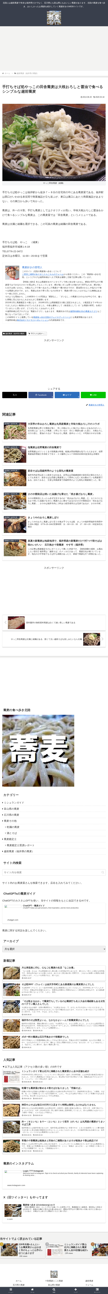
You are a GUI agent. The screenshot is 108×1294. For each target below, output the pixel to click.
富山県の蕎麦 (54, 1285)
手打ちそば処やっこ (38, 334)
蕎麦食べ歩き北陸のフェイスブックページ (52, 317)
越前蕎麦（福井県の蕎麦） (15, 334)
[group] (22, 1250)
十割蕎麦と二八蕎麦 (54, 1281)
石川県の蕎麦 (19, 1285)
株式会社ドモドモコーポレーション (33, 320)
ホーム (19, 1281)
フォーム (89, 1285)
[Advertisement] (54, 49)
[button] (102, 872)
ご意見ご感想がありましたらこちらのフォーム (42, 274)
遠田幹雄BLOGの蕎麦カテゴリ (83, 311)
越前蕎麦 (89, 1281)
